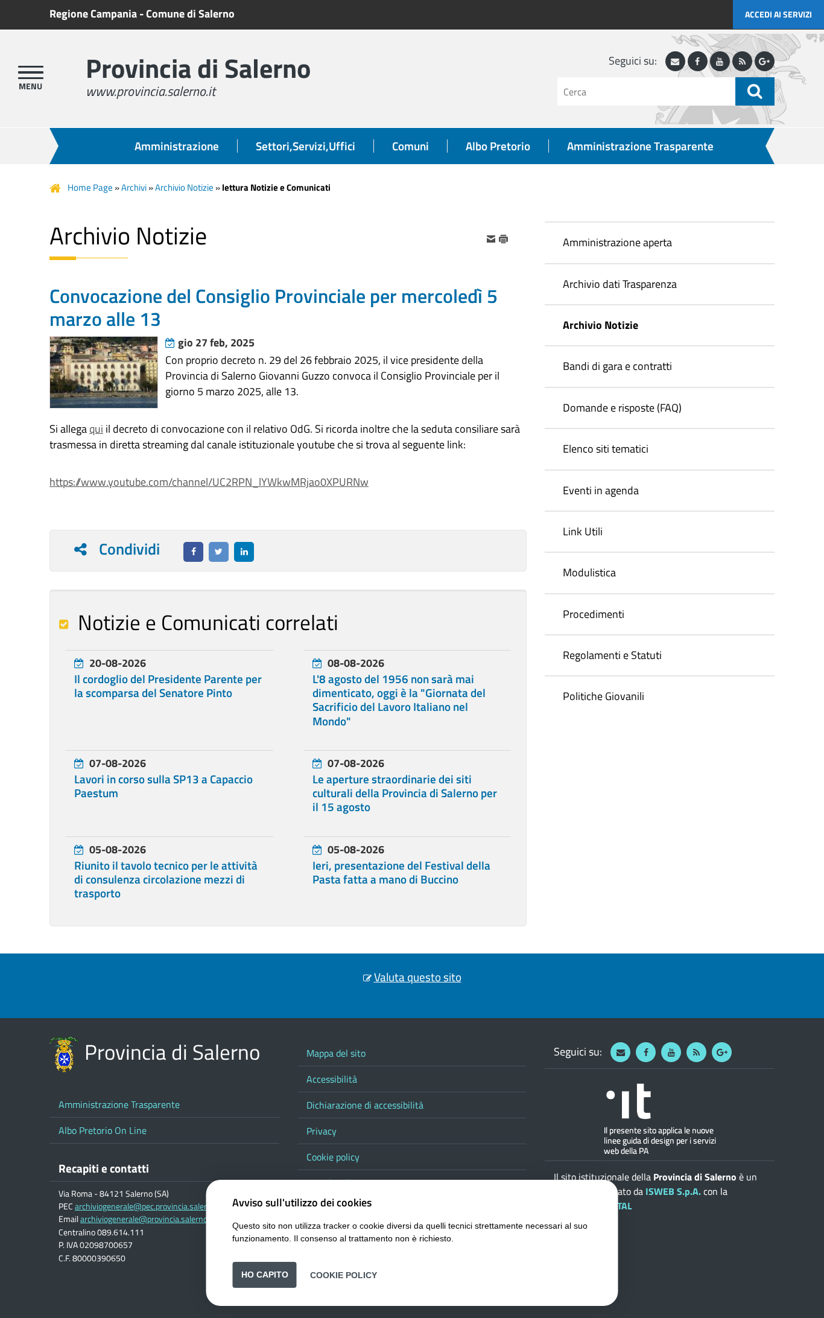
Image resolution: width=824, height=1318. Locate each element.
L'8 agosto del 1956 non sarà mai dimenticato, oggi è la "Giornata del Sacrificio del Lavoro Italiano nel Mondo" (399, 700)
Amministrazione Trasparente (640, 146)
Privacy (321, 1131)
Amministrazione (177, 146)
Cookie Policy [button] (343, 1274)
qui (96, 429)
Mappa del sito (336, 1053)
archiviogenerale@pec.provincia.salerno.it (149, 1206)
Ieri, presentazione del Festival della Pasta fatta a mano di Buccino (401, 872)
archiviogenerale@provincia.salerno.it (147, 1219)
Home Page (90, 187)
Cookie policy (333, 1157)
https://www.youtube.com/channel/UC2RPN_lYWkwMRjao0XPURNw (209, 482)
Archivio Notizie (184, 187)
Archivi (134, 187)
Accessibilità (331, 1079)
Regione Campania (93, 13)
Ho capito (264, 1274)
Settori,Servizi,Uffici (305, 146)
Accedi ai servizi (778, 14)
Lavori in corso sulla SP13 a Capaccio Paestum (163, 786)
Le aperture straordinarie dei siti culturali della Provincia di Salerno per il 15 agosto (404, 793)
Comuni (410, 146)
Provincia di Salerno (198, 68)
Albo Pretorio (498, 146)
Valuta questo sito (417, 977)
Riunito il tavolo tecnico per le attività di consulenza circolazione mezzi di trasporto (166, 879)
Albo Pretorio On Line (103, 1130)
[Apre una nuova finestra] (193, 552)
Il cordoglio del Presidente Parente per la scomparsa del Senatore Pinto (168, 686)
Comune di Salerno (190, 13)
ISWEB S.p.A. (673, 1191)
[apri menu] (30, 72)
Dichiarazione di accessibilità (364, 1105)
